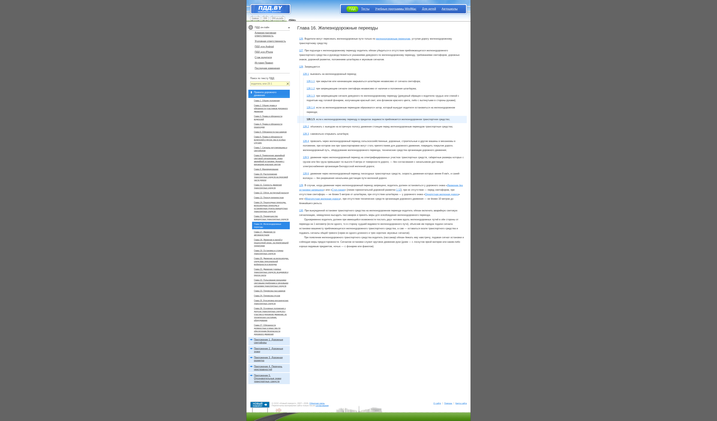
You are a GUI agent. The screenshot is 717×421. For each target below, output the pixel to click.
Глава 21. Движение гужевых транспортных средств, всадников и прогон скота (271, 272)
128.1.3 (311, 95)
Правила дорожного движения (265, 94)
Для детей (429, 8)
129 (301, 185)
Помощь (448, 403)
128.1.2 (311, 88)
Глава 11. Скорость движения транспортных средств (268, 186)
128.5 (306, 157)
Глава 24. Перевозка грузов (267, 296)
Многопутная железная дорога (322, 198)
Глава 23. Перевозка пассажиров (269, 291)
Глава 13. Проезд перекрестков (269, 197)
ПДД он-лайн (277, 18)
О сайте (437, 403)
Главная (255, 18)
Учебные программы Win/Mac (395, 8)
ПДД (265, 18)
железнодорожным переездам (393, 38)
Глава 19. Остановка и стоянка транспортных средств (268, 252)
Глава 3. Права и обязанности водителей (268, 117)
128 (301, 66)
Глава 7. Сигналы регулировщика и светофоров (270, 149)
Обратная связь (317, 403)
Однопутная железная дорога (442, 194)
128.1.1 (311, 81)
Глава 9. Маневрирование (266, 169)
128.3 (306, 133)
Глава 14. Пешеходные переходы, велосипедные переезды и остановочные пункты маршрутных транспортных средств (271, 206)
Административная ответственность (265, 34)
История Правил (264, 62)
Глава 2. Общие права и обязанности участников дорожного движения (271, 108)
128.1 (306, 74)
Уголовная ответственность (270, 41)
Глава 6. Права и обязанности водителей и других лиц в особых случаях (270, 140)
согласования (322, 405)
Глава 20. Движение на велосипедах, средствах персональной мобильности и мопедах (271, 261)
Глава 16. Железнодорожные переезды (267, 225)
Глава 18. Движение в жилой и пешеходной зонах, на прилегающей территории (271, 243)
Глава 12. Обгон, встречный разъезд (271, 193)
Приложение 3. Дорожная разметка (268, 359)
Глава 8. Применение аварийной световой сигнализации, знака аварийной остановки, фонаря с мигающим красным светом (269, 159)
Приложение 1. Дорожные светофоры (268, 341)
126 (301, 38)
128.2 (306, 126)
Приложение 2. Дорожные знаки (268, 350)
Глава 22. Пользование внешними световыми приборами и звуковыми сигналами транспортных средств (271, 283)
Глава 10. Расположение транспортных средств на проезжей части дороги (271, 177)
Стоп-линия (338, 189)
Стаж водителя (263, 57)
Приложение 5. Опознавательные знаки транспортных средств (267, 378)
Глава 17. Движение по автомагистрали (264, 233)
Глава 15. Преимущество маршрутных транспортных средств (271, 217)
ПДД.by (268, 9)
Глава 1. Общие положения (267, 100)
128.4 (306, 141)
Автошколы (450, 8)
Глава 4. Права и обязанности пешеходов (268, 125)
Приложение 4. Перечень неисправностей (268, 368)
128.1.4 (311, 107)
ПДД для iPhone (264, 52)
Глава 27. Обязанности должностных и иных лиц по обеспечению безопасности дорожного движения (267, 329)
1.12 (398, 189)
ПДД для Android (264, 46)
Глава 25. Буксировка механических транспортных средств (271, 302)
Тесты (365, 8)
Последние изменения (267, 68)
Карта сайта (461, 403)
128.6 (306, 173)
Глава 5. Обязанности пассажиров (270, 132)
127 (301, 50)
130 (301, 210)
